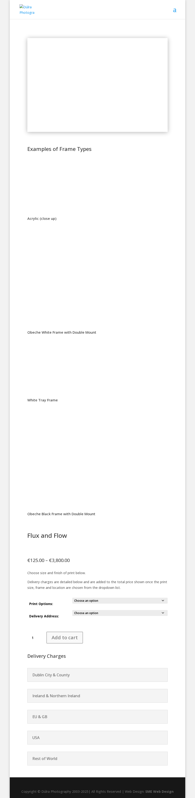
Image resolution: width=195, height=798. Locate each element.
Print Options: (41, 603)
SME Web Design (159, 791)
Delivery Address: (44, 616)
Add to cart (65, 637)
